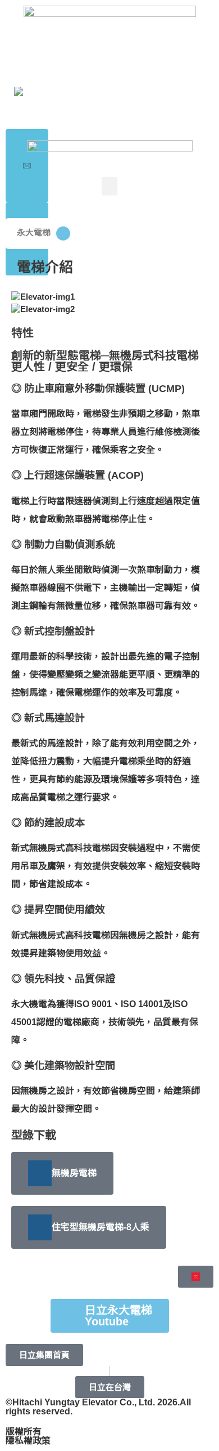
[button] (109, 186)
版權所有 (24, 1431)
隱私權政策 (28, 1440)
